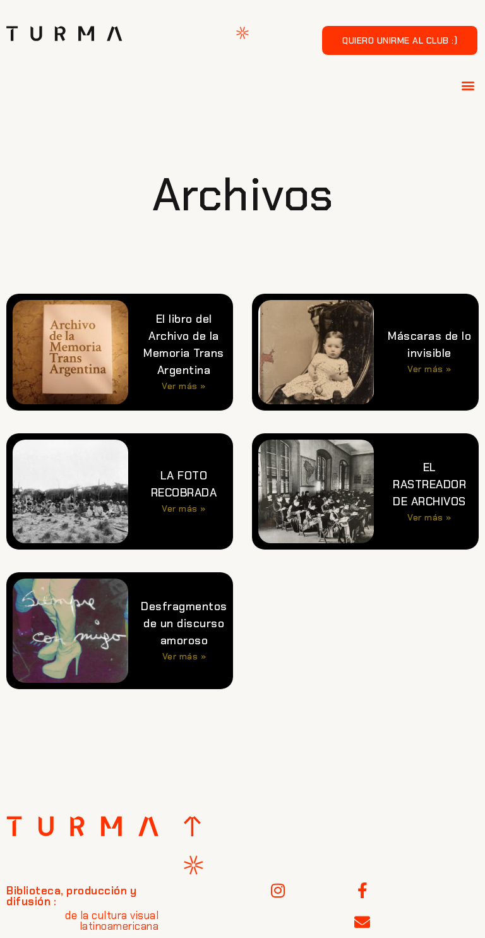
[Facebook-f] (362, 890)
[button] (468, 85)
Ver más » (184, 386)
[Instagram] (278, 890)
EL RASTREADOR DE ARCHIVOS (429, 484)
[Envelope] (362, 922)
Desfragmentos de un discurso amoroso (184, 623)
